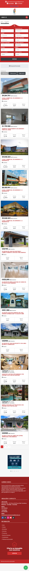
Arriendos (4, 529)
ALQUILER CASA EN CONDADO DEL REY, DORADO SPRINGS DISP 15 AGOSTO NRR (13, 313)
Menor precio (13, 73)
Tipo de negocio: (19, 42)
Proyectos (4, 533)
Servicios (4, 531)
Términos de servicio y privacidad (7, 561)
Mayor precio (22, 73)
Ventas (4, 527)
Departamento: (19, 28)
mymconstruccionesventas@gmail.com (10, 515)
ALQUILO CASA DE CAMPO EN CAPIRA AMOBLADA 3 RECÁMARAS (12, 436)
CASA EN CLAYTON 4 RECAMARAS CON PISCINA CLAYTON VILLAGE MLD (13, 375)
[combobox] (7, 30)
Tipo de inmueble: (19, 37)
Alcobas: (3, 47)
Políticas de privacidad (7, 539)
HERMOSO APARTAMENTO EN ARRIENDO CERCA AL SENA (13, 129)
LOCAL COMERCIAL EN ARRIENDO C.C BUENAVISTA (12, 98)
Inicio (2, 21)
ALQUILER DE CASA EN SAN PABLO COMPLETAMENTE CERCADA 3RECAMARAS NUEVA (14, 252)
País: (2, 28)
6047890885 (11, 3)
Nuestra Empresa (6, 535)
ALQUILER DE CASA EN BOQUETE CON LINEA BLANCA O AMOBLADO (14, 344)
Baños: (17, 47)
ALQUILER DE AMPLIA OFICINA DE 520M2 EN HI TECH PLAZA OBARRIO (14, 282)
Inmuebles (7, 21)
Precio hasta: (18, 52)
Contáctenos (5, 537)
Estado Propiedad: (5, 42)
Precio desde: (4, 52)
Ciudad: (2, 33)
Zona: (2, 37)
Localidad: (17, 33)
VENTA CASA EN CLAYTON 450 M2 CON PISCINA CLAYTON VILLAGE (13, 405)
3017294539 (19, 3)
